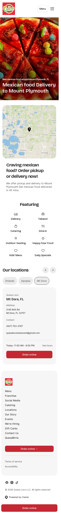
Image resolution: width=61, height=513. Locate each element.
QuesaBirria (11, 437)
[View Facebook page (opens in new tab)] (7, 482)
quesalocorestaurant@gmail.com (23, 334)
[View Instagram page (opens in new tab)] (12, 482)
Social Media (12, 400)
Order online (29, 354)
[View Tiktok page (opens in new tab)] (17, 482)
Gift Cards (11, 428)
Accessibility (11, 466)
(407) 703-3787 (14, 327)
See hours (47, 345)
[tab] (10, 281)
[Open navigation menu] (52, 9)
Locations (11, 409)
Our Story (10, 414)
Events (9, 419)
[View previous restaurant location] (45, 270)
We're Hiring (12, 423)
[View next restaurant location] (53, 270)
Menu (42, 8)
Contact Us (11, 433)
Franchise (10, 395)
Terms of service (13, 461)
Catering (10, 405)
